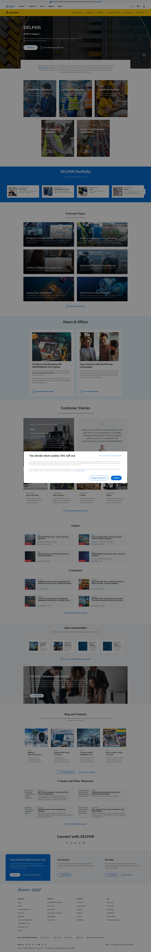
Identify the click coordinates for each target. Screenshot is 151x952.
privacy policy (80, 470)
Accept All (116, 478)
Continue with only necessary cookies (110, 455)
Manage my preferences (98, 478)
